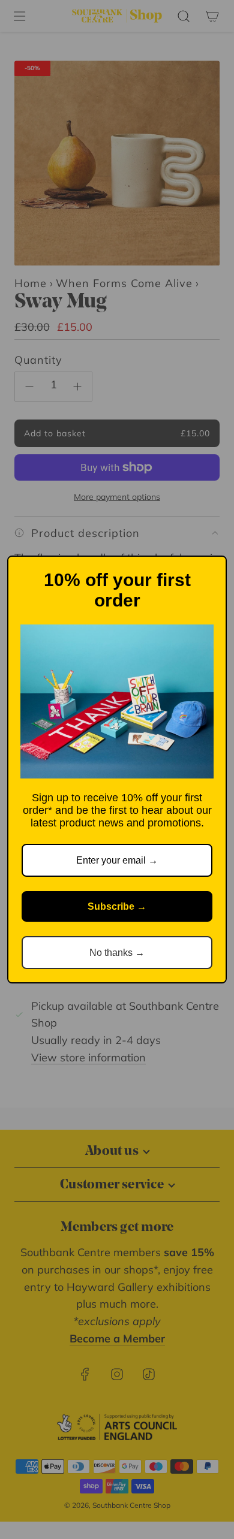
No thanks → (117, 952)
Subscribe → (117, 906)
